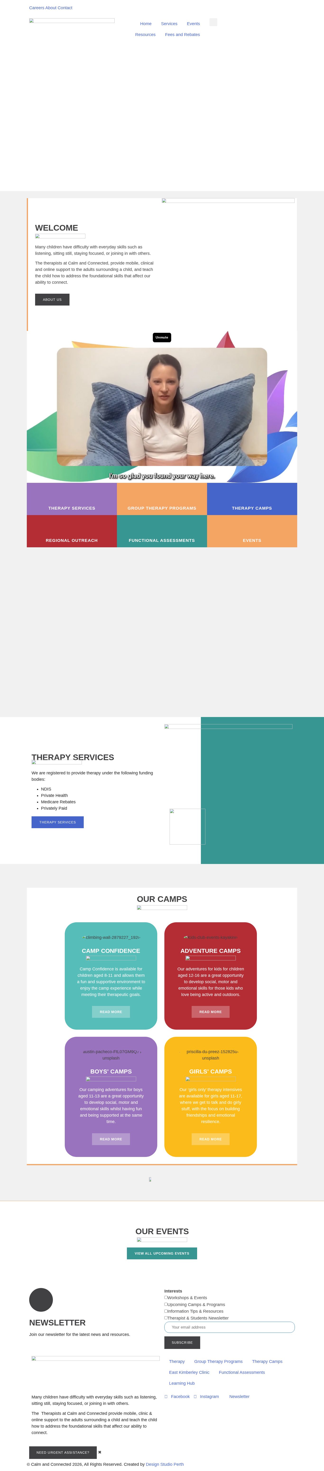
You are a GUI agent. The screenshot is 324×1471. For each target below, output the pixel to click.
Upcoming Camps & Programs (196, 1304)
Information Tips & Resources (195, 1311)
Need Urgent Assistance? (63, 1452)
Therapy (177, 1361)
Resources (145, 34)
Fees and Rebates (182, 34)
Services (169, 23)
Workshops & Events (187, 1297)
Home (146, 23)
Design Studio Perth (165, 1464)
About (50, 7)
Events (193, 23)
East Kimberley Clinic (189, 1372)
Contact (65, 7)
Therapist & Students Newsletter (198, 1318)
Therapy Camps (267, 1361)
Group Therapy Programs (218, 1361)
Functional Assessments (242, 1372)
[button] (213, 22)
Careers (36, 7)
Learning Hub (182, 1383)
